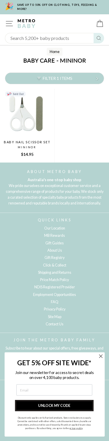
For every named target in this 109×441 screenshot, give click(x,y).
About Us (54, 250)
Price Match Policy (54, 280)
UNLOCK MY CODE (54, 405)
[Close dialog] (101, 356)
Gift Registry (54, 257)
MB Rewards (54, 235)
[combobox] (49, 38)
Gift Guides (54, 243)
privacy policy (75, 428)
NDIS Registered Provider (54, 287)
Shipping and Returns (54, 272)
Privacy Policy (54, 309)
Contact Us (54, 324)
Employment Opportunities (54, 294)
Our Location (54, 228)
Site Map (54, 317)
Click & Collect (54, 265)
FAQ (54, 302)
